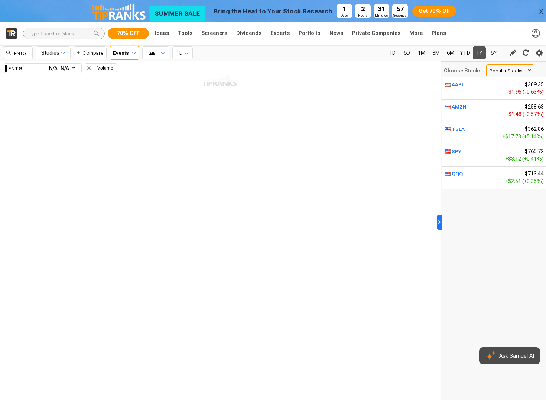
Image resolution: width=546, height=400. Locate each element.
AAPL (458, 84)
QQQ (457, 174)
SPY (456, 151)
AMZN (459, 107)
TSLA (458, 129)
